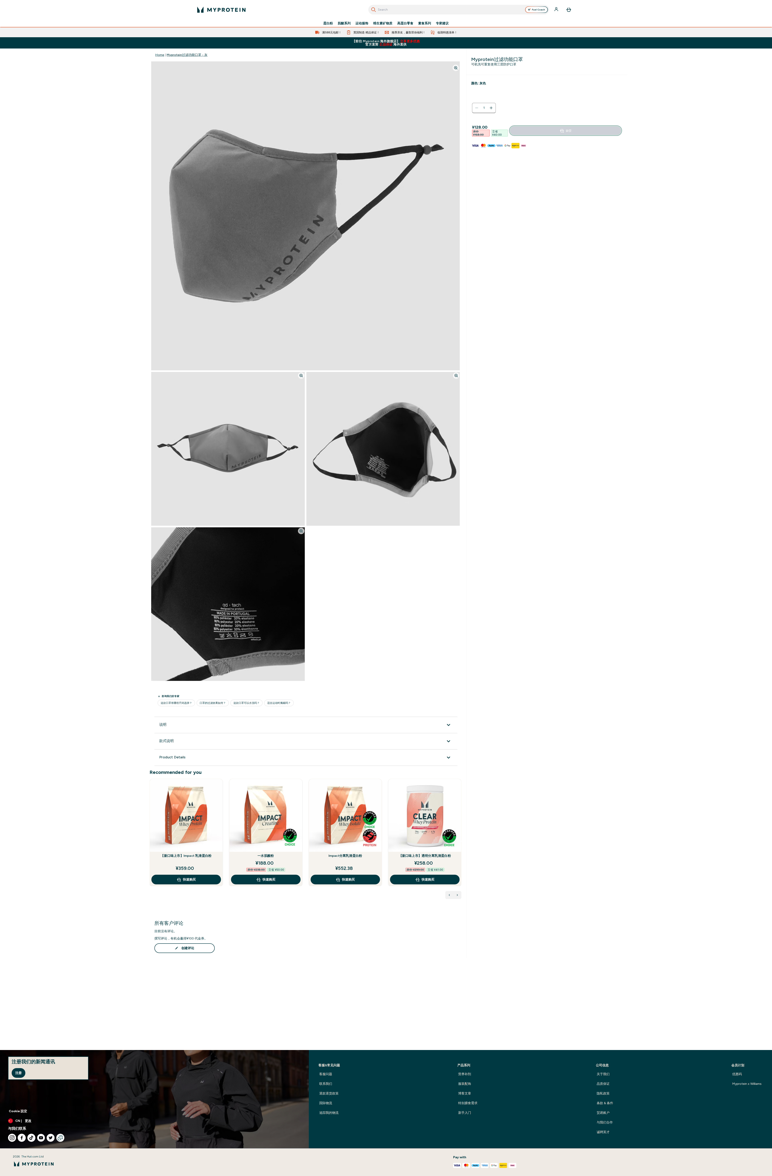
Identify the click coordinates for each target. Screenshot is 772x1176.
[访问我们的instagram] (12, 1138)
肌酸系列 (344, 23)
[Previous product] (449, 895)
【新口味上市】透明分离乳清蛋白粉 (425, 855)
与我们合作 (605, 1122)
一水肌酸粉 (266, 855)
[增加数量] (491, 108)
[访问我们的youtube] (41, 1138)
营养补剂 (464, 1074)
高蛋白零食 (405, 23)
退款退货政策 (329, 1093)
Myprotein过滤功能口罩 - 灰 (187, 55)
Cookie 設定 (18, 1111)
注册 (18, 1073)
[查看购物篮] (569, 9)
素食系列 (424, 23)
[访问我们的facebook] (22, 1138)
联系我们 (325, 1083)
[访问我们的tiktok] (31, 1138)
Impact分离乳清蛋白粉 (345, 855)
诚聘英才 (603, 1132)
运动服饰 (361, 23)
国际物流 (325, 1103)
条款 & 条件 (605, 1103)
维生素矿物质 (382, 23)
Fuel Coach (538, 9)
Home (159, 55)
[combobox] (458, 9)
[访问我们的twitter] (51, 1138)
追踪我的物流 (329, 1112)
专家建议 (442, 23)
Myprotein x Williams (747, 1083)
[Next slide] (460, 841)
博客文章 (464, 1093)
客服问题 (325, 1074)
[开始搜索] (373, 9)
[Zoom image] (456, 68)
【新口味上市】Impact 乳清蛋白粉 (186, 855)
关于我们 (603, 1074)
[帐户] (557, 9)
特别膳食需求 (467, 1103)
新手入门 (464, 1112)
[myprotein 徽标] (221, 9)
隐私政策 (603, 1093)
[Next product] (457, 895)
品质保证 (603, 1083)
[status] (484, 108)
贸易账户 (603, 1112)
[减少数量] (476, 108)
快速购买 (189, 879)
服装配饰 (464, 1083)
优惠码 (737, 1074)
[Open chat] (60, 1138)
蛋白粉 (328, 23)
